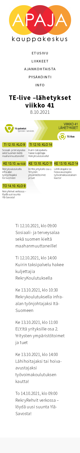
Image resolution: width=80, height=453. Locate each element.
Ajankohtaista (40, 69)
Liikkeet (40, 61)
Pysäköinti (40, 77)
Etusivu (40, 53)
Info (40, 85)
